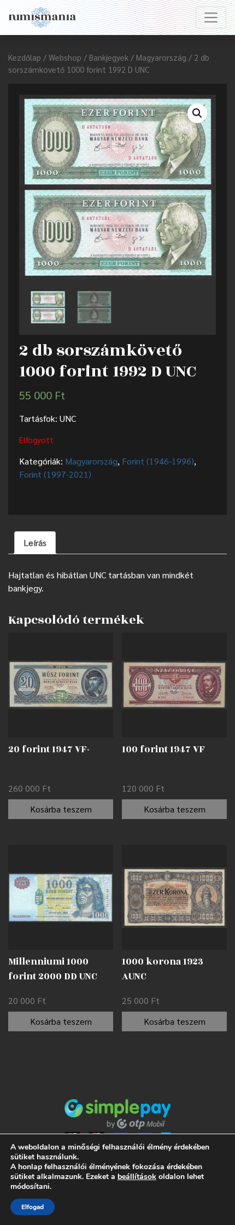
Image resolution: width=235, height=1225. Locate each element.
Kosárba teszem (61, 809)
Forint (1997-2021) (55, 474)
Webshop (65, 57)
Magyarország (161, 57)
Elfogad (32, 1207)
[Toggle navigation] (211, 17)
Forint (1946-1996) (158, 461)
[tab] (35, 542)
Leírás (35, 542)
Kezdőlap (24, 57)
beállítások (137, 1177)
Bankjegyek (108, 57)
